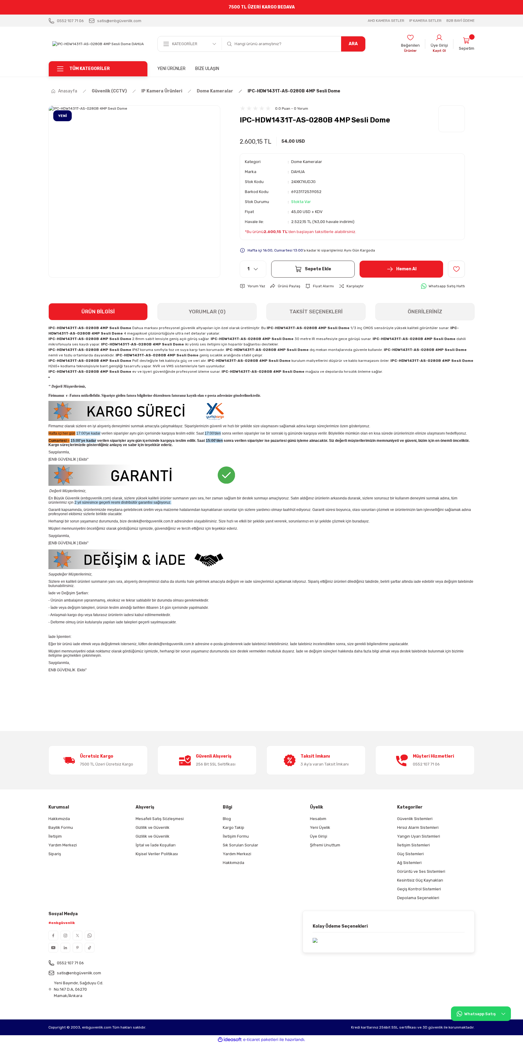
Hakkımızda (59, 818)
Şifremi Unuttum (325, 845)
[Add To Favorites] (456, 269)
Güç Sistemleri (410, 854)
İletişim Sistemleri (413, 845)
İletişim (55, 836)
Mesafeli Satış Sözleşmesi (160, 818)
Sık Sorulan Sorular (240, 845)
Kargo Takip (233, 827)
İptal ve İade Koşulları (156, 845)
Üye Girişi (318, 836)
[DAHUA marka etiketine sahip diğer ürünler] (451, 118)
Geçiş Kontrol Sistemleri (419, 889)
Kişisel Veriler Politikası (157, 854)
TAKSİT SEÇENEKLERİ (316, 312)
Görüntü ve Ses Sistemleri (421, 871)
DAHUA (298, 171)
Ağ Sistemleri (409, 862)
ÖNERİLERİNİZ (425, 312)
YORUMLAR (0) (207, 312)
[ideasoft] (230, 1039)
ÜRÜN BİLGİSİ (98, 312)
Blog (227, 818)
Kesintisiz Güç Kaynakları (420, 880)
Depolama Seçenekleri (418, 898)
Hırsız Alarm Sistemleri (418, 827)
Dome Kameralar (306, 161)
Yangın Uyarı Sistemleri (418, 836)
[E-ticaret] (260, 1039)
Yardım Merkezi (62, 845)
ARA (353, 43)
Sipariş (54, 854)
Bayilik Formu (60, 827)
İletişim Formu (236, 836)
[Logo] (98, 44)
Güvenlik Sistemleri (415, 818)
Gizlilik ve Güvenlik (152, 827)
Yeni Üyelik (320, 827)
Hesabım (318, 818)
